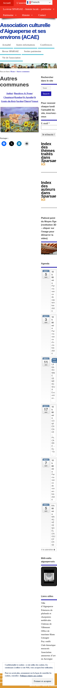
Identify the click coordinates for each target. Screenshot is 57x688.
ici (48, 191)
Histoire (26, 15)
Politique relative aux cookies (31, 676)
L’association (23, 3)
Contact (42, 15)
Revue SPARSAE (10, 51)
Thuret (27, 101)
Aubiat (9, 93)
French (35, 2)
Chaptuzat (8, 97)
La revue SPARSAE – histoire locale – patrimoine (27, 9)
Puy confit (46, 641)
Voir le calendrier (46, 549)
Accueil (6, 3)
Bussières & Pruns (23, 93)
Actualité (6, 45)
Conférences (46, 45)
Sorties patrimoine (32, 51)
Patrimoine (8, 15)
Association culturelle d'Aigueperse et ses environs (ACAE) (25, 31)
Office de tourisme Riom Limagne (48, 634)
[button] (49, 575)
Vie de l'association (11, 57)
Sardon (19, 101)
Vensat (34, 101)
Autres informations (25, 45)
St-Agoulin (28, 97)
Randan (18, 97)
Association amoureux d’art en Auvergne (48, 655)
